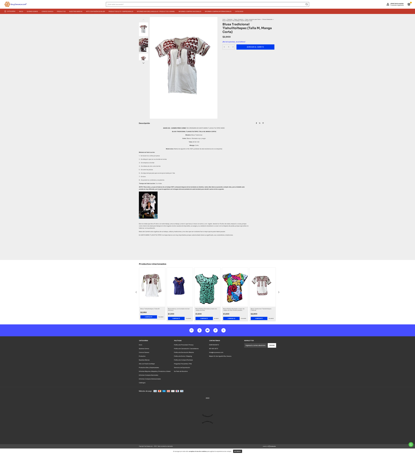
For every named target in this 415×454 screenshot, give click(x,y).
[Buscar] (306, 4)
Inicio (21, 11)
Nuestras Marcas (75, 11)
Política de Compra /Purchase (183, 360)
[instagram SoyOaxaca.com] (191, 330)
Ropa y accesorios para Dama (253, 19)
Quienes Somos (32, 11)
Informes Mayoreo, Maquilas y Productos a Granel (156, 11)
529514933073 (214, 345)
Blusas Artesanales (267, 19)
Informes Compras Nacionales (190, 11)
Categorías (11, 11)
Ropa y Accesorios (239, 19)
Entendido (237, 451)
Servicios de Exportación (182, 367)
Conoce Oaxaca (47, 11)
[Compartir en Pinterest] (263, 123)
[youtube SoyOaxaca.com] (207, 330)
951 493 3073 (213, 348)
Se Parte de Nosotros (181, 371)
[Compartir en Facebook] (256, 123)
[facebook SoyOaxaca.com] (199, 330)
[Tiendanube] (269, 446)
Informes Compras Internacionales (218, 11)
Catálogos (239, 11)
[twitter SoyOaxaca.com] (223, 330)
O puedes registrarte (397, 5)
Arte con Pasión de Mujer (95, 11)
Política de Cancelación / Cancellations (186, 348)
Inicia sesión (399, 3)
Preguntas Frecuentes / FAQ (183, 364)
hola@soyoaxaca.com (216, 352)
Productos (61, 11)
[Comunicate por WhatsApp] (411, 444)
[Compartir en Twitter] (259, 123)
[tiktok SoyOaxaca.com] (215, 330)
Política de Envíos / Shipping (183, 356)
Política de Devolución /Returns (184, 352)
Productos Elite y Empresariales (121, 11)
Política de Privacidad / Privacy (183, 345)
